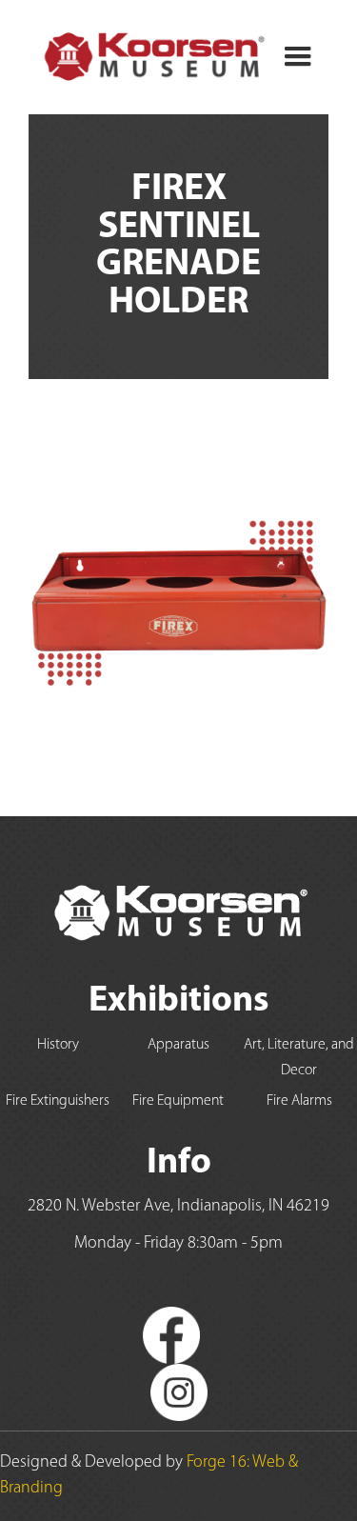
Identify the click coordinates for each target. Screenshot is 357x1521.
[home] (148, 57)
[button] (298, 57)
